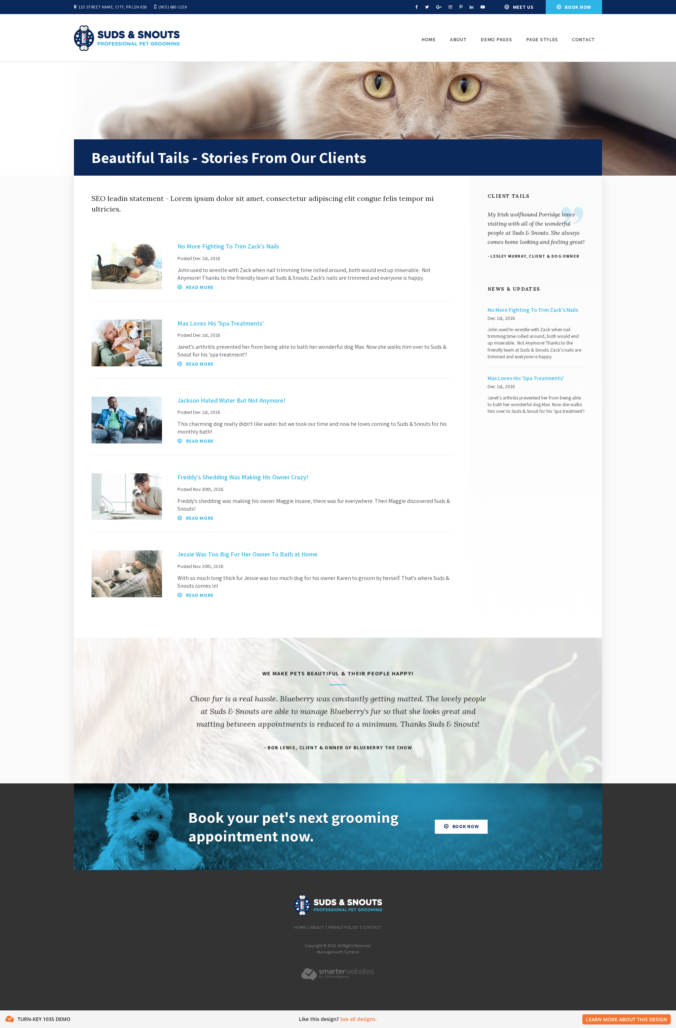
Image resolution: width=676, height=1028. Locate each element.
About (458, 39)
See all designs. (358, 1019)
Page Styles (542, 39)
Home (428, 39)
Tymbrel (351, 951)
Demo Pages (496, 39)
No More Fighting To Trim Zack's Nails (228, 246)
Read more (200, 287)
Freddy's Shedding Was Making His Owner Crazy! (242, 477)
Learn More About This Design (626, 1019)
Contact (583, 39)
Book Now (578, 7)
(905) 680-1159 (172, 7)
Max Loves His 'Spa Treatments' (220, 323)
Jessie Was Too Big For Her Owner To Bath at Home (247, 554)
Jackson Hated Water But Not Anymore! (231, 400)
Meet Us (523, 7)
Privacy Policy (343, 927)
